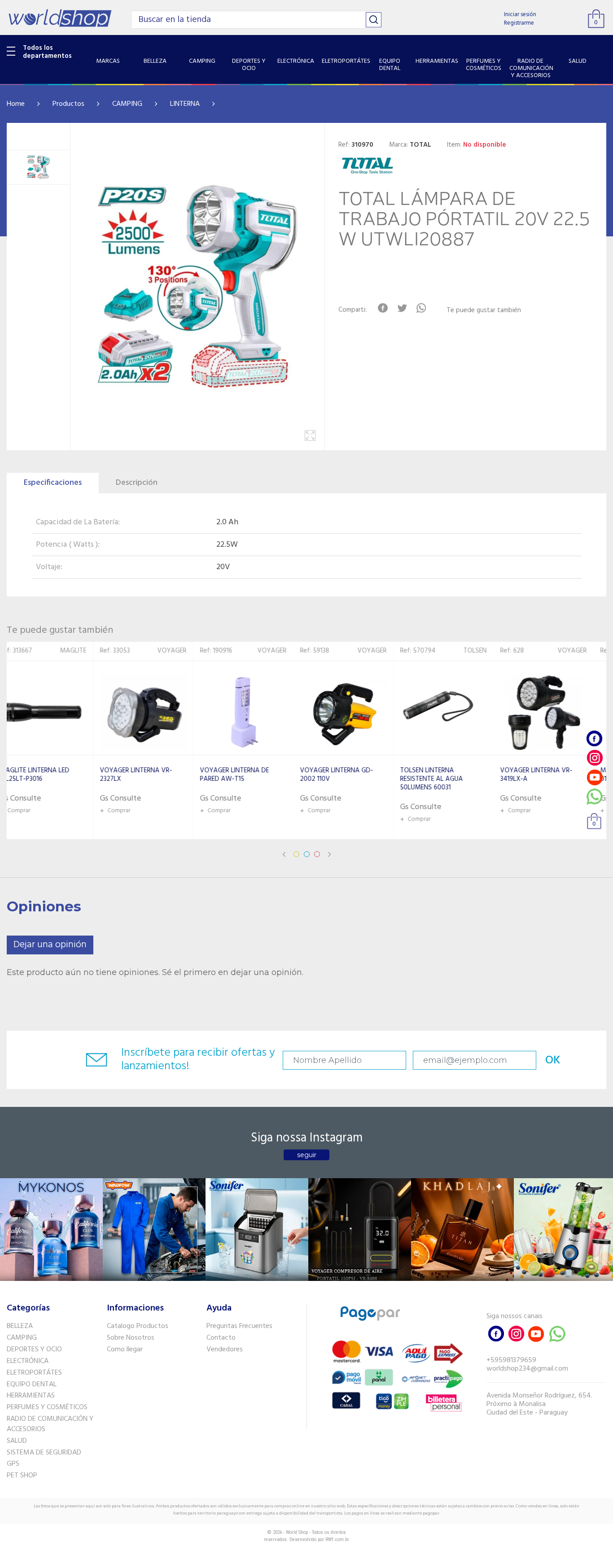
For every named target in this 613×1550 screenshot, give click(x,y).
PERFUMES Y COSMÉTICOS (47, 1407)
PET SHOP (22, 1475)
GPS (13, 1464)
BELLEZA (20, 1326)
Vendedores (224, 1349)
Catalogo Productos (137, 1326)
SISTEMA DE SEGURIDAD (44, 1453)
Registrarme (519, 23)
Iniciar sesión (520, 14)
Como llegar (125, 1349)
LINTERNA (185, 104)
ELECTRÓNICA (27, 1361)
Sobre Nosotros (130, 1338)
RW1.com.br (337, 1539)
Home (16, 104)
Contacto (221, 1338)
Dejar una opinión (50, 945)
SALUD (17, 1441)
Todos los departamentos (47, 52)
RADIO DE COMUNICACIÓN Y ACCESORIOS (50, 1424)
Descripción (137, 482)
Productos (68, 104)
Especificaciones (53, 482)
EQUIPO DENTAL (32, 1384)
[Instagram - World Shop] (594, 757)
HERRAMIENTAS (31, 1396)
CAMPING (127, 104)
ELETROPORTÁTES (34, 1373)
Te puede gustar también (484, 310)
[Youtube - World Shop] (594, 777)
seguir (306, 1155)
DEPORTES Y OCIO (34, 1349)
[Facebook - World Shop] (594, 738)
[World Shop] (60, 17)
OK (552, 1060)
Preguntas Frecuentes (239, 1326)
